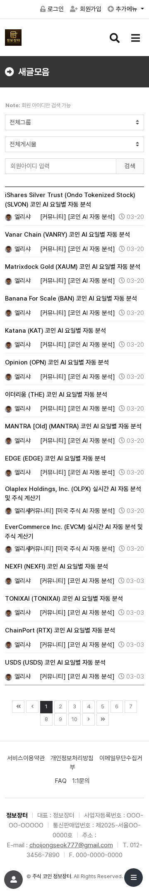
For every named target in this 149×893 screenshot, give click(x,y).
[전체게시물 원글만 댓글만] (74, 144)
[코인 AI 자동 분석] (91, 217)
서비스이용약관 (26, 758)
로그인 (56, 9)
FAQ (61, 781)
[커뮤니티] (53, 217)
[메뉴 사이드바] (133, 877)
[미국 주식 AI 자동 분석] (85, 511)
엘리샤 (22, 217)
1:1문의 (81, 781)
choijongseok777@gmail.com (71, 845)
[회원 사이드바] (13, 879)
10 (74, 719)
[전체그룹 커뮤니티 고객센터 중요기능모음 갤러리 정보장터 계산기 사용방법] (74, 122)
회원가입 (90, 9)
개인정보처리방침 (72, 758)
